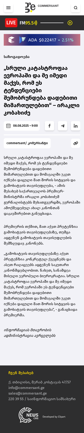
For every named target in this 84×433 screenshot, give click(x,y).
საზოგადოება (17, 57)
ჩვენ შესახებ (21, 373)
